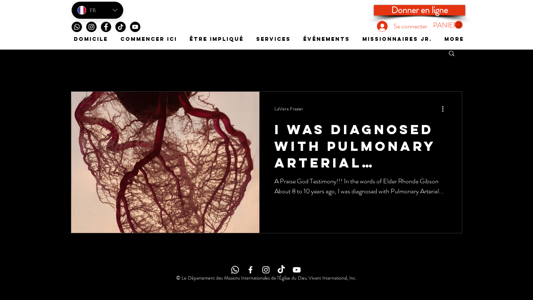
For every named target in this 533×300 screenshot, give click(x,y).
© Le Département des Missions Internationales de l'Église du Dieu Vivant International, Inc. (266, 278)
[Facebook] (106, 27)
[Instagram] (91, 27)
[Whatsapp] (77, 27)
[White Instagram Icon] (266, 270)
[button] (448, 25)
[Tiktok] (120, 27)
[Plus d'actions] (446, 109)
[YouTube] (135, 27)
